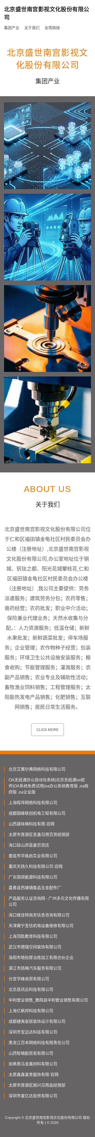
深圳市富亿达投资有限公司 (33, 1096)
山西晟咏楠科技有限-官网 (31, 824)
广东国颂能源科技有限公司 (33, 877)
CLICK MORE (47, 730)
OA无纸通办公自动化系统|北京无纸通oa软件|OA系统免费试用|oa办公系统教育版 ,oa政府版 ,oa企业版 (48, 786)
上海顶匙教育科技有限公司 (33, 936)
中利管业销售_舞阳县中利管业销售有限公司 (48, 1000)
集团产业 (11, 28)
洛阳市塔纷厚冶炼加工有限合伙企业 (41, 957)
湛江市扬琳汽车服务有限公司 (35, 968)
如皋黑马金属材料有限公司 (33, 1064)
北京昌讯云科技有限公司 (31, 989)
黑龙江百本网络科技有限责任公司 (39, 1043)
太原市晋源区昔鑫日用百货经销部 (39, 834)
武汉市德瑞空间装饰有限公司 (35, 947)
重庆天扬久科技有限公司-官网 (36, 866)
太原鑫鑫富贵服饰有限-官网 (34, 1074)
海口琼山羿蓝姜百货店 (29, 845)
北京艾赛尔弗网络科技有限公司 (37, 769)
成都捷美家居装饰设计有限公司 (37, 1021)
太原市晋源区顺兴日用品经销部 (37, 1085)
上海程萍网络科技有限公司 (33, 803)
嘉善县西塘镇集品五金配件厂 (35, 888)
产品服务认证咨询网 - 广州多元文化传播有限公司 (49, 901)
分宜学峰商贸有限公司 (29, 979)
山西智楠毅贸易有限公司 (31, 1053)
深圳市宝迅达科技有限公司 (33, 1032)
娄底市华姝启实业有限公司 (33, 856)
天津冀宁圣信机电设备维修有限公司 (41, 926)
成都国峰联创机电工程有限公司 (37, 813)
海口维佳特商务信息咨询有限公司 (39, 915)
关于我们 (32, 28)
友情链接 (52, 28)
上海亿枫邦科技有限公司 (31, 1011)
